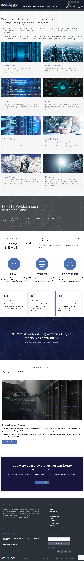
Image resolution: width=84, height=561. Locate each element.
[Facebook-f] (72, 2)
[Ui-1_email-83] (69, 2)
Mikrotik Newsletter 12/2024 (12, 544)
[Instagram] (75, 2)
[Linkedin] (78, 2)
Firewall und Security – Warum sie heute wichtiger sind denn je (21, 539)
